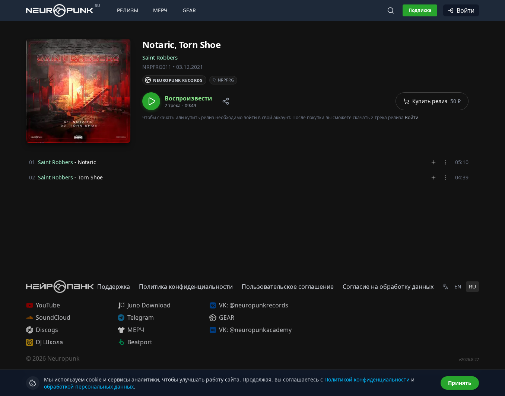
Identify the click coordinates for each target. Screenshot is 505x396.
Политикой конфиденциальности (367, 379)
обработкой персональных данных (89, 386)
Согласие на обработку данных (388, 286)
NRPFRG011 (156, 66)
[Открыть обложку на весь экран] (78, 91)
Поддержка (113, 286)
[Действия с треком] (445, 162)
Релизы (127, 10)
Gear (189, 10)
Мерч (160, 10)
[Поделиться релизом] (226, 101)
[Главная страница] (59, 10)
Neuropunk (63, 358)
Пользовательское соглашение (288, 286)
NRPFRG (226, 80)
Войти (465, 10)
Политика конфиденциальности (186, 286)
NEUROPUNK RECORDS (177, 80)
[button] (177, 101)
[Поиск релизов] (391, 10)
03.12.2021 (189, 66)
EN (457, 286)
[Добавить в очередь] (433, 162)
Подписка (420, 10)
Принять (459, 382)
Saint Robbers (160, 57)
